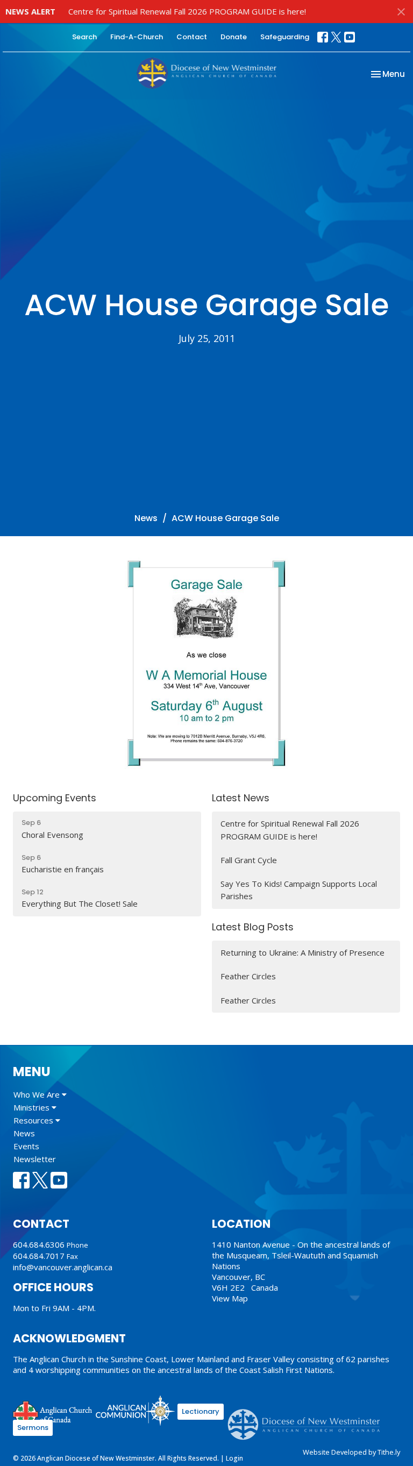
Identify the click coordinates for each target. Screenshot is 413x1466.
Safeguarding (284, 37)
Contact (191, 37)
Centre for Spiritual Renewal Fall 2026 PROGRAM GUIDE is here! (187, 11)
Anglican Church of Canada (53, 1412)
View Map (230, 1298)
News (146, 518)
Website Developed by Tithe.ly (351, 1452)
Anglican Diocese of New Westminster (307, 1419)
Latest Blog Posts (253, 927)
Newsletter (34, 1159)
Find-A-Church (136, 37)
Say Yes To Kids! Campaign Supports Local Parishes (298, 889)
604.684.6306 (39, 1244)
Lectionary (200, 1411)
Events (26, 1146)
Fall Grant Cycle (248, 860)
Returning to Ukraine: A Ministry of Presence (302, 952)
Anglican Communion (135, 1410)
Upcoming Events (54, 798)
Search (84, 37)
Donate (233, 37)
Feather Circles (248, 976)
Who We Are (37, 1094)
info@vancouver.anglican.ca (62, 1267)
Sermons (32, 1427)
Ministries (32, 1107)
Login (234, 1458)
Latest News (240, 798)
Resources (34, 1120)
